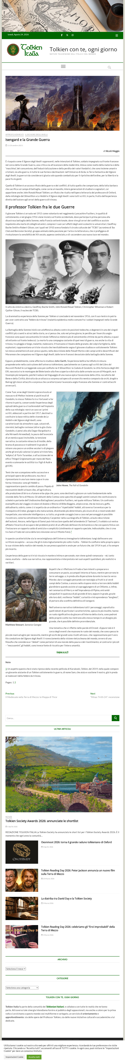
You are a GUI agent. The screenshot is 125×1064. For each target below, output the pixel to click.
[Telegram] (76, 1039)
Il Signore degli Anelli (36, 134)
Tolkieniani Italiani (55, 1006)
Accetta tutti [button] (34, 1057)
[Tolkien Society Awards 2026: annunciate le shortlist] (62, 774)
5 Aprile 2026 (12, 827)
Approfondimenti (14, 134)
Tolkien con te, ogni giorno (83, 49)
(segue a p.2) (62, 652)
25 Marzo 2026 (48, 879)
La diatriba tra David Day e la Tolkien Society (66, 898)
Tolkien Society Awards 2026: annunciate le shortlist (41, 821)
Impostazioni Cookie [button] (14, 1057)
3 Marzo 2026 (48, 935)
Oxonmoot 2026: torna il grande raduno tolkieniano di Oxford (76, 842)
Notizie (8, 817)
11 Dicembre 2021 (15, 145)
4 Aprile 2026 (48, 847)
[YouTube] (69, 1039)
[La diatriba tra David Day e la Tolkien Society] (21, 908)
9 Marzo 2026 (48, 903)
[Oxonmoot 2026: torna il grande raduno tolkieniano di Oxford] (21, 852)
